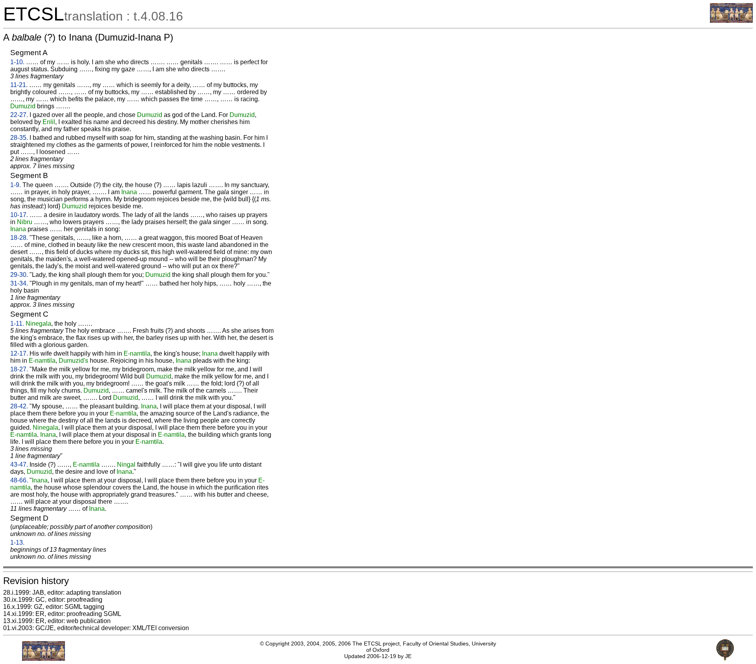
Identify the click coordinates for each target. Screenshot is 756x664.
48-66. (19, 480)
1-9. (15, 185)
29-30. (19, 274)
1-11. (17, 323)
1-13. (17, 542)
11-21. (19, 85)
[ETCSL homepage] (731, 20)
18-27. (19, 369)
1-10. (17, 62)
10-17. (19, 214)
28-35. (19, 137)
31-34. (19, 283)
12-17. (19, 353)
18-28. (19, 237)
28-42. (19, 406)
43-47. (19, 464)
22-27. (19, 114)
